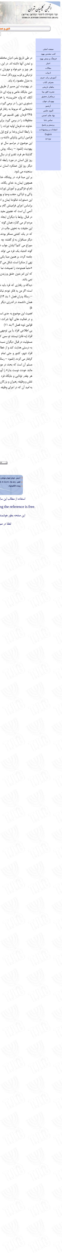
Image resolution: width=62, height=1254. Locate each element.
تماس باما (48, 120)
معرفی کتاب (48, 82)
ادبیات (48, 73)
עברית (48, 139)
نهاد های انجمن (48, 115)
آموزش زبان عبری (48, 77)
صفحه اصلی (48, 49)
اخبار (48, 63)
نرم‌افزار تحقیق (48, 96)
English (48, 134)
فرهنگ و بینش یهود (48, 58)
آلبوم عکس (48, 110)
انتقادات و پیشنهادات (48, 129)
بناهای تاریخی (48, 87)
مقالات (48, 68)
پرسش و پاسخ (48, 125)
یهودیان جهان (48, 101)
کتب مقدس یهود (48, 54)
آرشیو (48, 106)
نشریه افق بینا (48, 92)
